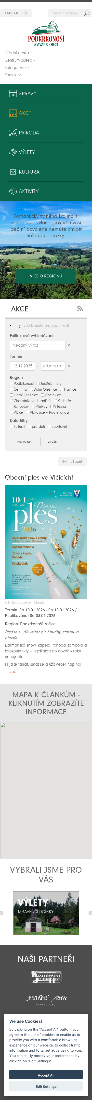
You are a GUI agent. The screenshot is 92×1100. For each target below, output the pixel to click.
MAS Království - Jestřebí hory (16, 13)
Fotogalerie (15, 67)
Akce (25, 113)
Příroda (29, 133)
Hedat (87, 13)
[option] (46, 913)
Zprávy (27, 93)
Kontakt (11, 74)
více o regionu (46, 276)
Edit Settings (46, 1087)
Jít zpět (76, 461)
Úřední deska (17, 52)
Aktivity (29, 191)
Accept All (46, 1075)
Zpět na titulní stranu (46, 33)
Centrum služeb (18, 60)
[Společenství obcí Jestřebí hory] (46, 997)
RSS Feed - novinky (81, 308)
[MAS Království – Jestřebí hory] (46, 974)
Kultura (29, 172)
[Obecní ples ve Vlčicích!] (46, 598)
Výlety (27, 152)
